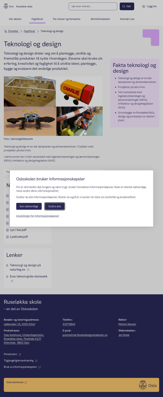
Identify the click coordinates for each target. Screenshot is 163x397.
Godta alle (54, 206)
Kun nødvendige (29, 206)
